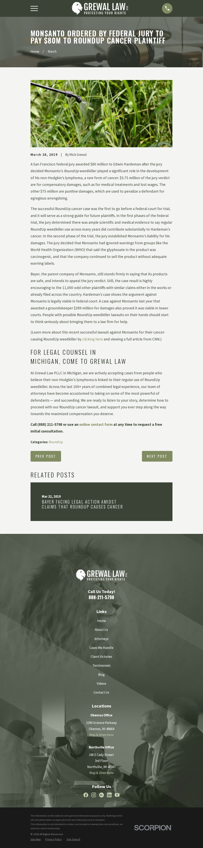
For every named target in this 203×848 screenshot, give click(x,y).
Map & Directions (101, 735)
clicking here (92, 339)
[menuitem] (36, 839)
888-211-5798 (101, 597)
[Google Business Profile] (101, 795)
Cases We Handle (101, 648)
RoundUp (56, 442)
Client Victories (101, 656)
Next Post (157, 456)
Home (101, 621)
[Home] (100, 8)
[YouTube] (117, 795)
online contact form (96, 424)
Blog (101, 674)
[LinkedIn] (109, 795)
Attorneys (101, 639)
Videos (101, 683)
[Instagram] (93, 795)
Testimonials (101, 665)
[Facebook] (85, 795)
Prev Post (45, 456)
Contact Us (101, 692)
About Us (101, 629)
